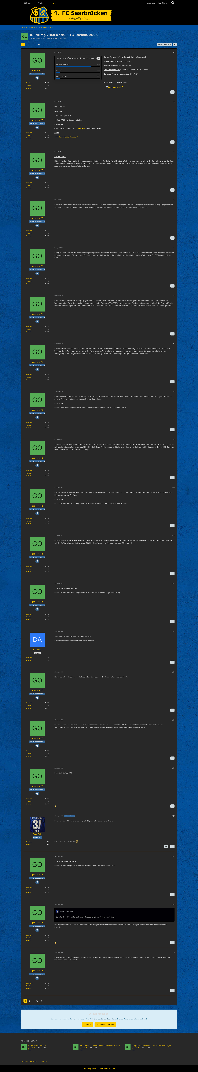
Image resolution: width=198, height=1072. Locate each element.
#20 (173, 952)
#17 (173, 816)
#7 (174, 344)
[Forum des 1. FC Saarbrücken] (99, 15)
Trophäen (28, 85)
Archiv (30, 1050)
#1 (174, 52)
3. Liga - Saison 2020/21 (37, 1046)
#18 (173, 856)
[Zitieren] (172, 92)
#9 (173, 440)
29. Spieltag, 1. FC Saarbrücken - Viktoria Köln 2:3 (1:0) (100, 1046)
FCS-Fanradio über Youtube (65, 137)
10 (35, 44)
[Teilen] (175, 44)
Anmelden (151, 3)
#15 (173, 720)
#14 (173, 672)
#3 (173, 152)
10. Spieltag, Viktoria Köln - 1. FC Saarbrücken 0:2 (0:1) (151, 1046)
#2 (173, 102)
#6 (173, 296)
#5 (173, 248)
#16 (173, 768)
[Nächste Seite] (39, 44)
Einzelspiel (80, 128)
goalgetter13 (37, 38)
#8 (173, 392)
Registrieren (162, 3)
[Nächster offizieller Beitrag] (166, 846)
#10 (173, 488)
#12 (173, 583)
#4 (173, 200)
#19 (173, 904)
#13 (173, 631)
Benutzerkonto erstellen (105, 1024)
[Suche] (173, 3)
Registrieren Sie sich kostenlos (103, 1019)
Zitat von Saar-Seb (66, 911)
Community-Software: (99, 1068)
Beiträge (28, 88)
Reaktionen (29, 83)
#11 (173, 536)
